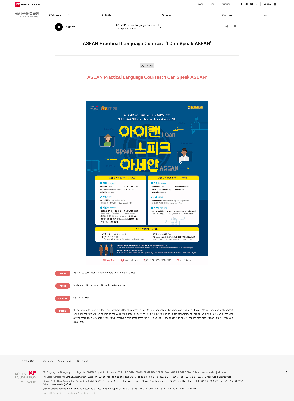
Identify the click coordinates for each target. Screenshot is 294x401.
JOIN (213, 4)
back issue (55, 15)
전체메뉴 (273, 14)
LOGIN (201, 4)
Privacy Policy (46, 361)
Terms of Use (27, 361)
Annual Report (65, 361)
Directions (82, 361)
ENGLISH (226, 4)
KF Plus (267, 4)
